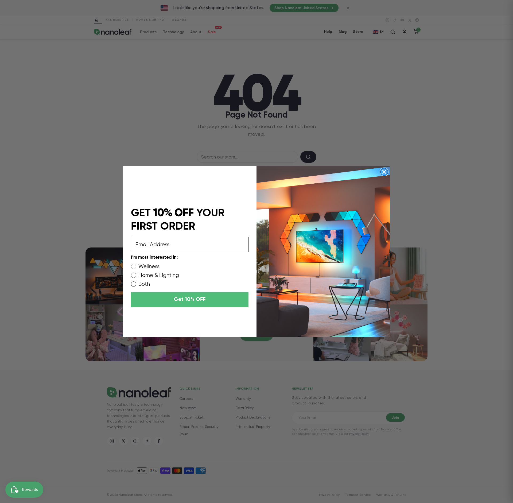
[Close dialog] (384, 172)
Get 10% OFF (189, 299)
